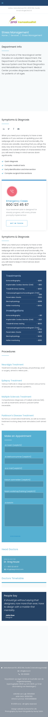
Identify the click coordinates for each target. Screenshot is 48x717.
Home (5, 35)
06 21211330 (25, 674)
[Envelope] (18, 129)
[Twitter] (9, 129)
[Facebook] (13, 129)
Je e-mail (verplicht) (13, 468)
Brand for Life (31, 709)
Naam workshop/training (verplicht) (19, 491)
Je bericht (8, 502)
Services (15, 35)
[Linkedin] (4, 129)
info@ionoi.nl (25, 671)
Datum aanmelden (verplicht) (17, 479)
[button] (16, 223)
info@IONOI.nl (26, 10)
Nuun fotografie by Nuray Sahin (30, 711)
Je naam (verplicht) (13, 445)
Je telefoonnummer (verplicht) (17, 456)
